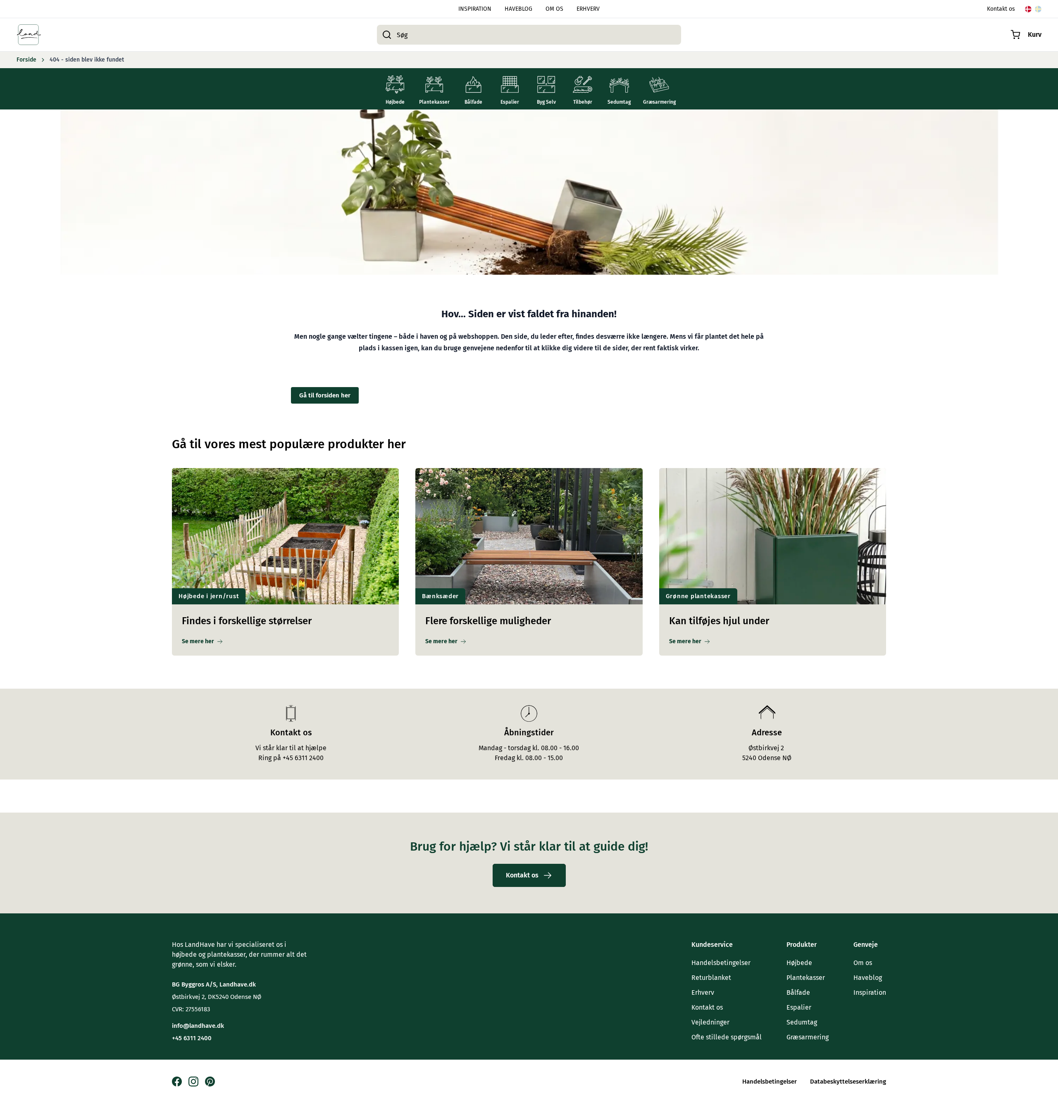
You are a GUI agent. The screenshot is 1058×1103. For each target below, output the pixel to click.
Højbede (799, 963)
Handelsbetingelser (721, 963)
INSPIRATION (474, 8)
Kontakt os (1001, 8)
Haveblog (867, 978)
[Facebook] (177, 1081)
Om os (862, 963)
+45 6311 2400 (192, 1038)
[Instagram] (193, 1081)
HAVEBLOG (518, 8)
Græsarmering (807, 1037)
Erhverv (702, 992)
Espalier (798, 1007)
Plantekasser (805, 978)
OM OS (554, 8)
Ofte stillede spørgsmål (726, 1037)
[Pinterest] (210, 1081)
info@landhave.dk (198, 1025)
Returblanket (711, 978)
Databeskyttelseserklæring (848, 1081)
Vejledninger (710, 1022)
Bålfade (798, 992)
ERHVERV (588, 8)
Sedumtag (801, 1022)
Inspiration (869, 992)
